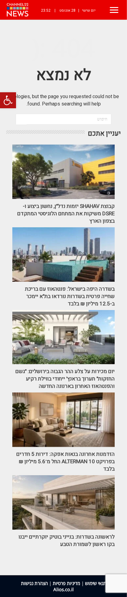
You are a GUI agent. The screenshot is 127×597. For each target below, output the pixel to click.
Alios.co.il (63, 589)
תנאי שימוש (95, 583)
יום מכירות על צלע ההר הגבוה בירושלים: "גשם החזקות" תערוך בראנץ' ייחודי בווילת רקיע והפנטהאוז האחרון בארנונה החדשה (65, 379)
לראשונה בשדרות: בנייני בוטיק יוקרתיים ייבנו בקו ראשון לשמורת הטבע (66, 540)
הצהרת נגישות (34, 583)
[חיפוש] (21, 119)
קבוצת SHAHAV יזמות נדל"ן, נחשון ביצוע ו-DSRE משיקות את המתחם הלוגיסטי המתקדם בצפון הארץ (66, 213)
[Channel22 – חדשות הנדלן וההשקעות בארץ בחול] (17, 10)
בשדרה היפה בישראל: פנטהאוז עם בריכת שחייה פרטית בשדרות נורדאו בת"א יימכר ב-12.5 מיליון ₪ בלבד (70, 296)
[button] (8, 100)
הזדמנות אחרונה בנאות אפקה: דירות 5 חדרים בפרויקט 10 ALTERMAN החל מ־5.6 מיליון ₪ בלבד (65, 461)
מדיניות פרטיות (66, 583)
